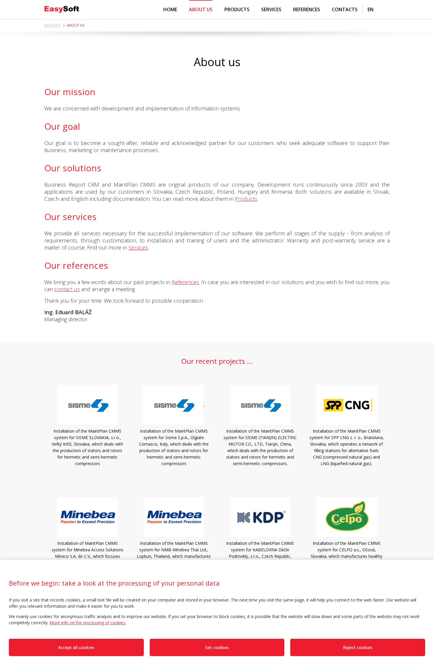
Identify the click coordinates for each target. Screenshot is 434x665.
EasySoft (52, 25)
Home (170, 9)
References (306, 9)
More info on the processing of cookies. (88, 622)
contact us (67, 289)
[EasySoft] (61, 9)
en (370, 9)
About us (201, 9)
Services (271, 9)
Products (236, 9)
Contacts (345, 9)
